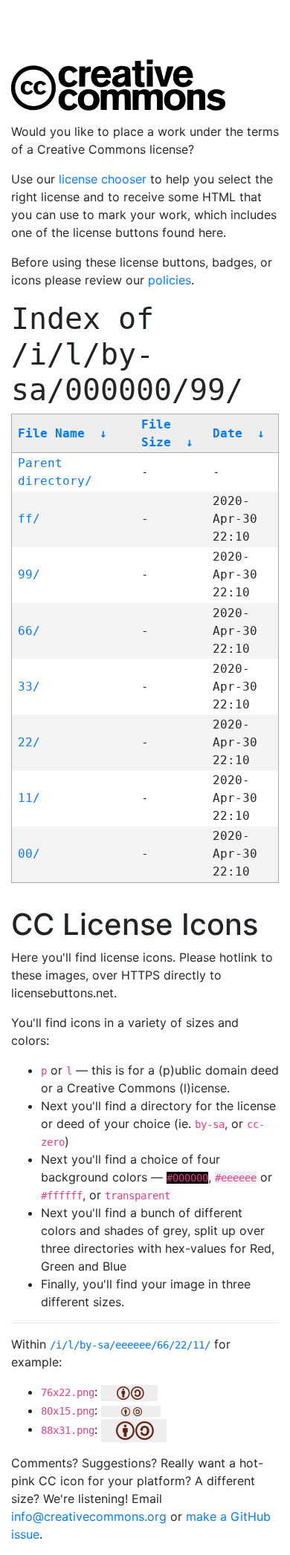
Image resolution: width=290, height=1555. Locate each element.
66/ (29, 631)
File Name (51, 433)
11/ (29, 798)
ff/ (29, 519)
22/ (29, 742)
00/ (29, 854)
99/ (29, 574)
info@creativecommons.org (89, 1516)
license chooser (102, 179)
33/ (29, 686)
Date (227, 433)
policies (169, 280)
